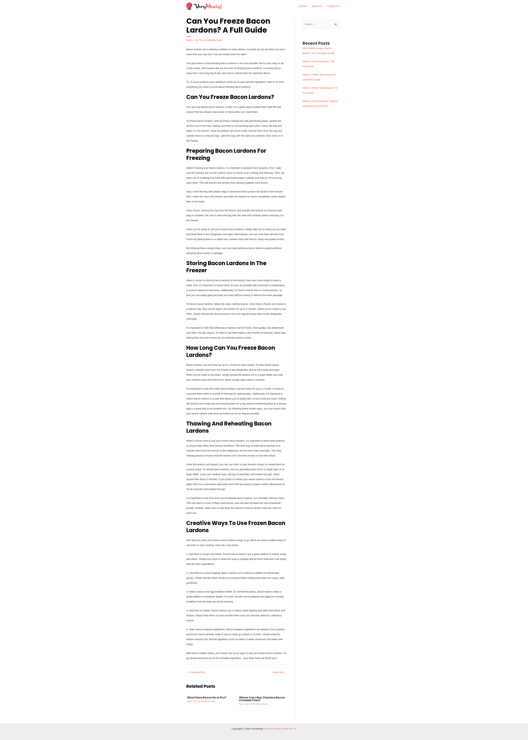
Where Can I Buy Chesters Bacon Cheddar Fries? (262, 699)
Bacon (189, 40)
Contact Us (333, 6)
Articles (303, 6)
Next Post (279, 672)
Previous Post (196, 672)
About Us (317, 6)
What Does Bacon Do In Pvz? (206, 697)
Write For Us (290, 728)
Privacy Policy (273, 728)
